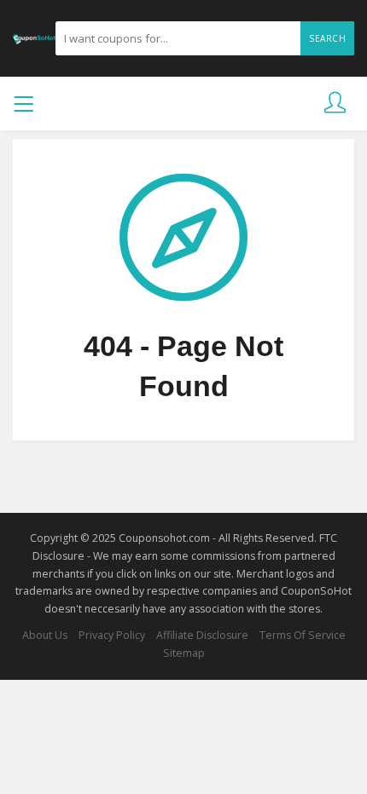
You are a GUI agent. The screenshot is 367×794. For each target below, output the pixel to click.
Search (327, 38)
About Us (44, 635)
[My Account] (335, 103)
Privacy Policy (112, 635)
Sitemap (184, 653)
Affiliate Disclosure (202, 635)
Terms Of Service (302, 635)
